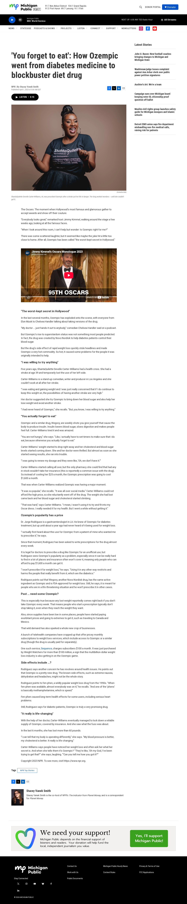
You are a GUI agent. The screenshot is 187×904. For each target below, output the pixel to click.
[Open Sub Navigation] (16, 28)
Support (111, 28)
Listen (81, 28)
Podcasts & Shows (44, 28)
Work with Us (72, 872)
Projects (66, 28)
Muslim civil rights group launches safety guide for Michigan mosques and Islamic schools (155, 112)
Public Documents (75, 879)
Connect (95, 28)
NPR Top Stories (27, 770)
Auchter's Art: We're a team (148, 84)
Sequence (46, 648)
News (12, 28)
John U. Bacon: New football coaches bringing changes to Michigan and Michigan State (153, 56)
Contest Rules (109, 872)
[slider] (24, 19)
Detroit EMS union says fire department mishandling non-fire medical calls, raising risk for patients (154, 127)
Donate (171, 7)
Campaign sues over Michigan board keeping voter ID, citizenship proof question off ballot (152, 96)
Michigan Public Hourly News (115, 866)
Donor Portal (153, 7)
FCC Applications (146, 872)
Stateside (25, 28)
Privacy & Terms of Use (149, 866)
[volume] (20, 20)
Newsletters (129, 28)
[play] (12, 19)
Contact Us (72, 866)
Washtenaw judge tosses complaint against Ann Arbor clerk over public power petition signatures (152, 72)
